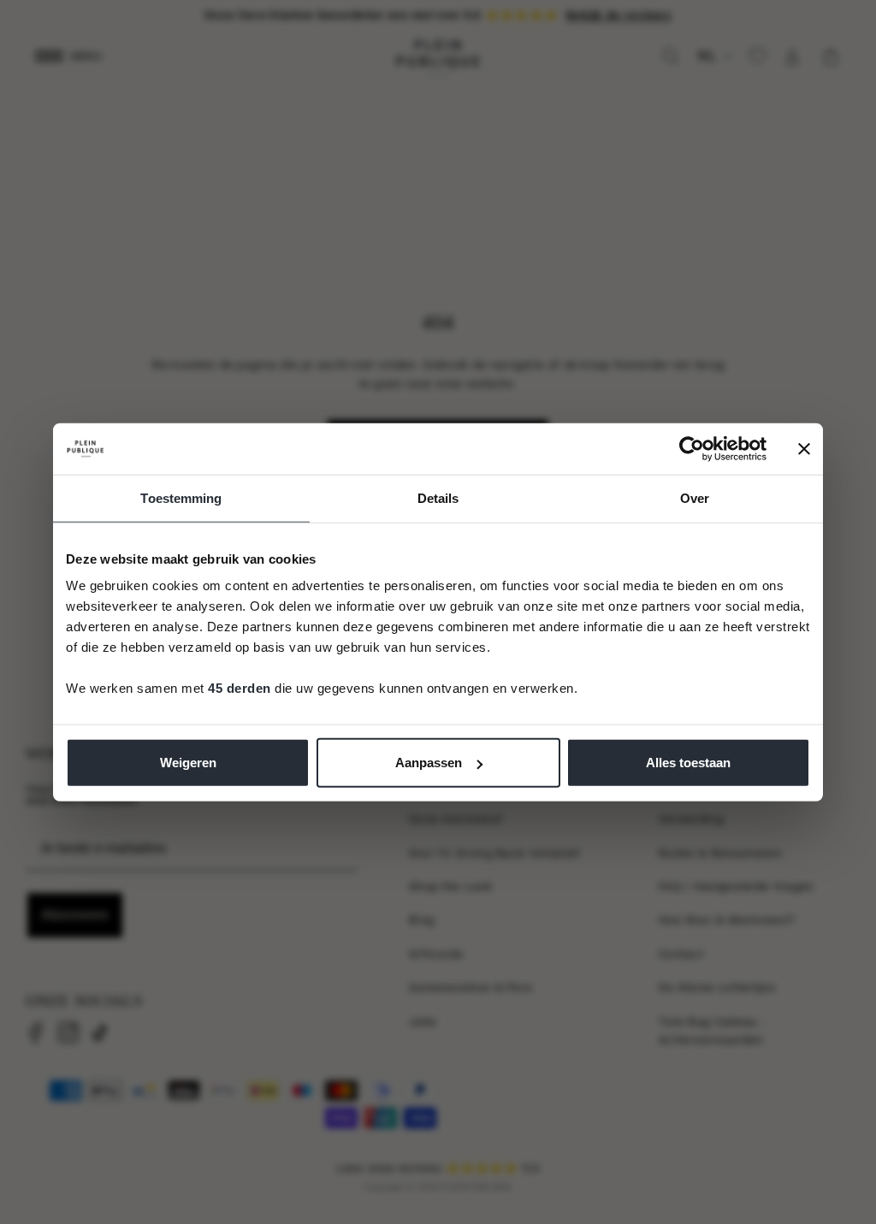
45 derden (239, 688)
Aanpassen (428, 762)
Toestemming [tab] (181, 497)
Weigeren (188, 762)
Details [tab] (438, 497)
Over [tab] (694, 497)
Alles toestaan (688, 762)
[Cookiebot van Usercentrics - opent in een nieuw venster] (691, 448)
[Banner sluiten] (804, 448)
